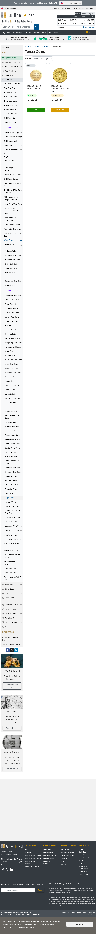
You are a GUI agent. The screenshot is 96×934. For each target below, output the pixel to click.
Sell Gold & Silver (67, 855)
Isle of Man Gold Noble (12, 539)
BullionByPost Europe (30, 862)
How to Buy (65, 849)
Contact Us (55, 8)
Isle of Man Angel (10, 535)
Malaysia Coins (10, 394)
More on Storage (12, 769)
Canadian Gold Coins (13, 296)
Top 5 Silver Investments (83, 867)
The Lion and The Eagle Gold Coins (13, 191)
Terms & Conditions (89, 913)
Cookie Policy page (46, 924)
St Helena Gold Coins (13, 472)
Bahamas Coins (11, 268)
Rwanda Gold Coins (12, 435)
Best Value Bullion (11, 67)
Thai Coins (9, 493)
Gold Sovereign (10, 122)
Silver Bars (9, 585)
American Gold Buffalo (12, 175)
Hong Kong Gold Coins (13, 343)
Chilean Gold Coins (12, 300)
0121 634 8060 (6, 851)
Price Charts (53, 33)
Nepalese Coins (11, 411)
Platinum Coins (11, 614)
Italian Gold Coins (11, 368)
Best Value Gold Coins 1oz (12, 234)
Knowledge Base (85, 858)
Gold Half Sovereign (11, 133)
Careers (28, 852)
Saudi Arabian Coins (12, 444)
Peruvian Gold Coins (12, 431)
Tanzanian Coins (11, 489)
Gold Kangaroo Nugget (9, 169)
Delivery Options (49, 858)
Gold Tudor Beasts (11, 179)
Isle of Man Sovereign (12, 543)
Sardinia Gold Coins (12, 439)
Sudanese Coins (11, 476)
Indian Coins (9, 351)
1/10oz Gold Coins (11, 105)
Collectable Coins (11, 605)
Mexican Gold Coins (12, 407)
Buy (3, 33)
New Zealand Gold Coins (12, 416)
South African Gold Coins (12, 462)
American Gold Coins (10, 245)
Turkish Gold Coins (12, 506)
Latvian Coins (10, 381)
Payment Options (49, 855)
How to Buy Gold (12, 671)
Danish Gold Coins (12, 317)
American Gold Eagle (9, 155)
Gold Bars (9, 75)
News (44, 33)
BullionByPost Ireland (33, 855)
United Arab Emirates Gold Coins (13, 511)
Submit (40, 890)
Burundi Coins (10, 285)
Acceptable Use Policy (88, 915)
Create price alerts (89, 27)
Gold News (11, 711)
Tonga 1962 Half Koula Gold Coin (34, 87)
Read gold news (12, 728)
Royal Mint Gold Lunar (12, 229)
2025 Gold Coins (10, 114)
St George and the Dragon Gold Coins (11, 198)
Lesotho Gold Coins (12, 385)
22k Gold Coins (10, 569)
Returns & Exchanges (47, 862)
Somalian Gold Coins (13, 457)
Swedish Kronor (11, 481)
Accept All (79, 924)
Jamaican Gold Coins (13, 373)
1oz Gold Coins (10, 92)
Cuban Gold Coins (12, 308)
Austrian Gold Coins (12, 260)
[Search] (36, 27)
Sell (8, 33)
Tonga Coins (9, 498)
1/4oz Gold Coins (10, 101)
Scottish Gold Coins (12, 448)
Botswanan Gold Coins (13, 281)
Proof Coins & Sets (9, 599)
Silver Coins (9, 589)
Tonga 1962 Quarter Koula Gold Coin (60, 89)
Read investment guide (12, 686)
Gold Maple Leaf (10, 145)
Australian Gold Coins (13, 255)
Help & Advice (66, 8)
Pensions (36, 33)
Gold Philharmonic (11, 150)
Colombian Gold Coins (13, 526)
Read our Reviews (32, 867)
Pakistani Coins (11, 422)
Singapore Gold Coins (13, 452)
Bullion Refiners (11, 622)
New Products (10, 71)
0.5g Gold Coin (9, 88)
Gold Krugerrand (10, 141)
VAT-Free (27, 33)
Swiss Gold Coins (11, 485)
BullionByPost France (33, 858)
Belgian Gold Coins (12, 277)
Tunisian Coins (10, 502)
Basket (90, 32)
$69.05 (83, 23)
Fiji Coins (8, 325)
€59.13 (91, 23)
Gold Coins (9, 80)
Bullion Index (84, 874)
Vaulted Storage (12, 752)
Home (7, 47)
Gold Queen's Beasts (12, 225)
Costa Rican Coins (12, 304)
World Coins (8, 240)
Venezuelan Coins (11, 522)
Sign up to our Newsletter (11, 644)
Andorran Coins (11, 251)
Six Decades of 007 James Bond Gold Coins (11, 211)
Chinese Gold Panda (9, 162)
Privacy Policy (76, 913)
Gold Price (62, 20)
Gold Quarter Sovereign (13, 137)
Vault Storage (17, 33)
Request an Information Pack (11, 638)
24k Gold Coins (10, 573)
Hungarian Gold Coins (13, 347)
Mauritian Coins (11, 402)
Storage (64, 858)
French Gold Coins (12, 330)
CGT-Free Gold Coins (12, 84)
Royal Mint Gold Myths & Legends (12, 184)
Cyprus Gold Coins (12, 313)
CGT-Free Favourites (13, 62)
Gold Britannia (9, 118)
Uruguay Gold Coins (12, 517)
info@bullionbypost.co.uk (10, 854)
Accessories (9, 627)
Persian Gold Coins (12, 426)
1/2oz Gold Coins (10, 97)
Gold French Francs (11, 531)
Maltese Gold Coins (12, 398)
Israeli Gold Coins (11, 364)
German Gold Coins (12, 338)
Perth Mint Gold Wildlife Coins (13, 578)
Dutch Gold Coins (11, 321)
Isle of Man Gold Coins (13, 360)
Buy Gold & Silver (67, 852)
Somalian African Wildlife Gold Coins (11, 549)
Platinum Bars (10, 609)
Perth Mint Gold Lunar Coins (10, 219)
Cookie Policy (66, 913)
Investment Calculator (83, 851)
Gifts (7, 593)
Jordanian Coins (11, 377)
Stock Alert (60, 110)
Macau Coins (10, 390)
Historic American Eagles (10, 563)
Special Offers (10, 58)
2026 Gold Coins (10, 109)
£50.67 (74, 23)
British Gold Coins (11, 264)
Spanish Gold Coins (12, 468)
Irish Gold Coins (11, 355)
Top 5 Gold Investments (83, 862)
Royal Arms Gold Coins (13, 204)
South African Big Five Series (12, 556)
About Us (28, 849)
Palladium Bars (11, 618)
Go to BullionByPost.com (72, 3)
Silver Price (62, 23)
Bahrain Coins (10, 272)
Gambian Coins (11, 334)
